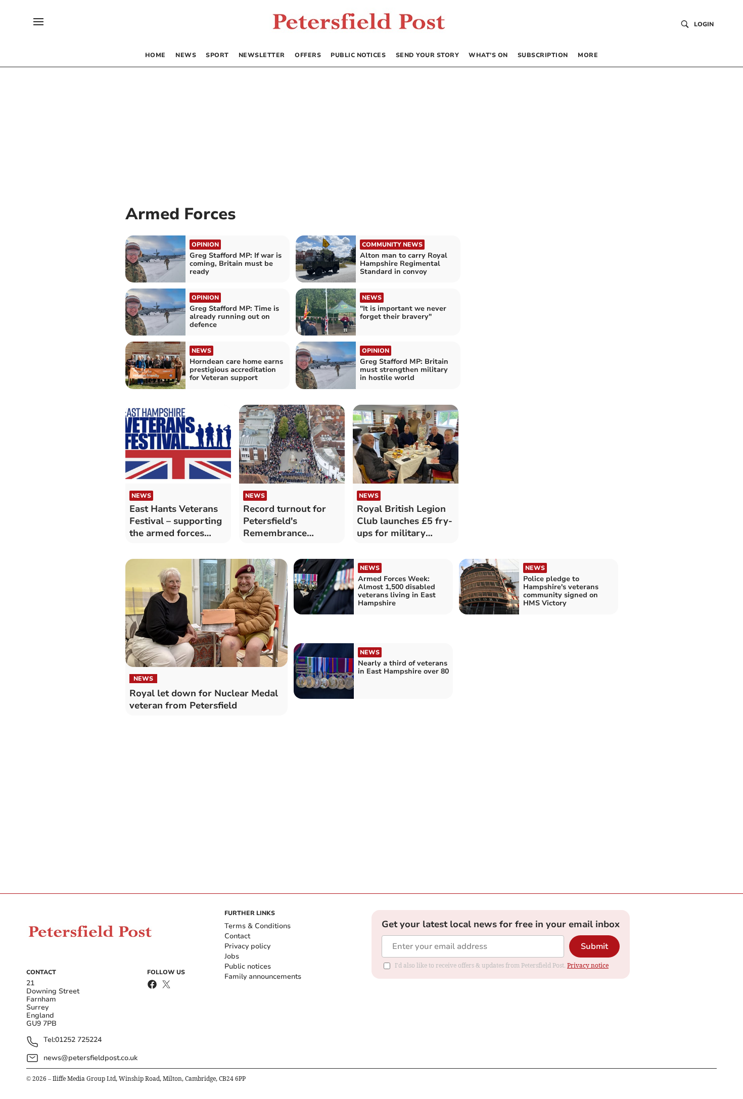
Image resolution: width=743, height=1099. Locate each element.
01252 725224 (78, 1040)
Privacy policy (247, 946)
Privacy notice (588, 965)
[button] (38, 22)
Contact (237, 936)
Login (704, 24)
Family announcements (262, 976)
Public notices (247, 966)
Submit (594, 946)
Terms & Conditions (257, 926)
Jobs (231, 956)
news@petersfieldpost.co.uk (90, 1058)
